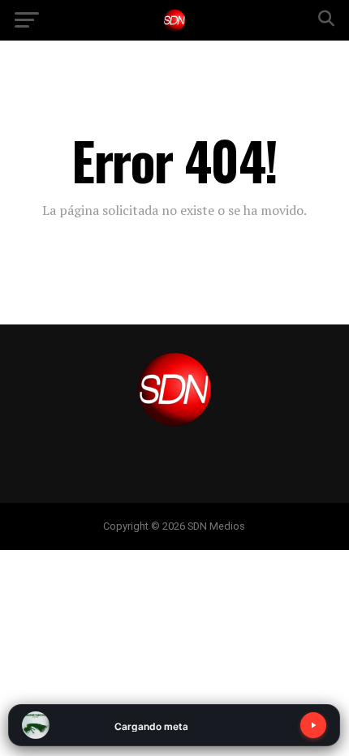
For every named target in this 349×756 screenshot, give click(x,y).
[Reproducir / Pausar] (313, 725)
